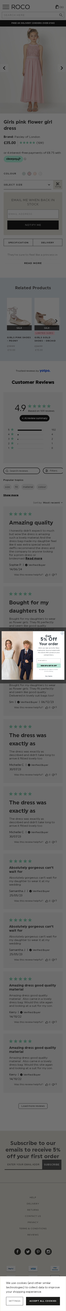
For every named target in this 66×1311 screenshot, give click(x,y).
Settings (15, 1301)
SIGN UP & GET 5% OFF (49, 665)
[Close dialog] (62, 633)
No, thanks (48, 676)
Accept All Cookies (43, 1301)
